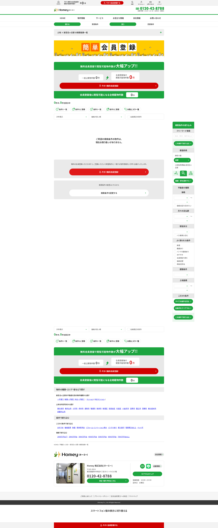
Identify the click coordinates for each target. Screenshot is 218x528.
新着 (178, 245)
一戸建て (60, 399)
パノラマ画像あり (183, 251)
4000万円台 (92, 437)
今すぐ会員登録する (113, 3)
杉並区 (118, 408)
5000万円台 (102, 437)
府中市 (81, 408)
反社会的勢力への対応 (119, 496)
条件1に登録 (80, 109)
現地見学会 (181, 264)
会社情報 (136, 18)
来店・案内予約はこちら (107, 481)
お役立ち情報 (118, 18)
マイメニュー (141, 4)
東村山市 (68, 408)
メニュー (159, 4)
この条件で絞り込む (182, 143)
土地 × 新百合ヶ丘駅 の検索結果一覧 (72, 32)
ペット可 (140, 427)
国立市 (138, 408)
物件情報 (81, 18)
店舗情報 (156, 466)
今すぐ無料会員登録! (110, 85)
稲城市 (93, 408)
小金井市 (125, 408)
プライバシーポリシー (101, 496)
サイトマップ (133, 496)
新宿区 (105, 408)
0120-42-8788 (99, 475)
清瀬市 (144, 408)
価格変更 (180, 261)
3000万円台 (83, 437)
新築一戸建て (69, 399)
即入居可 (121, 427)
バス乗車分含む (182, 235)
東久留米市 (152, 408)
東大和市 (60, 408)
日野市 (132, 408)
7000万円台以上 (124, 437)
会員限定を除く (182, 258)
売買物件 (150, 24)
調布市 (87, 408)
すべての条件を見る (182, 301)
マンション (90, 399)
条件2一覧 (97, 109)
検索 (132, 4)
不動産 (61, 445)
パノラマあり (112, 427)
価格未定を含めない (184, 206)
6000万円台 (112, 437)
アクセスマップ (148, 474)
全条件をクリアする (182, 308)
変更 (176, 160)
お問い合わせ (150, 4)
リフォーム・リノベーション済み (96, 427)
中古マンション (99, 399)
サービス (99, 18)
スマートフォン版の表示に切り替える (109, 510)
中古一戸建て (79, 399)
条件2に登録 (114, 109)
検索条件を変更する (109, 193)
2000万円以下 (62, 437)
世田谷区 (112, 408)
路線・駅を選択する (182, 181)
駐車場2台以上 (131, 427)
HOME (58, 4)
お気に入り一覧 (133, 109)
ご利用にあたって (86, 496)
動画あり (180, 248)
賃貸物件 (95, 24)
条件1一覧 (63, 109)
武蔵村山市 (61, 411)
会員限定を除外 (136, 117)
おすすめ (180, 255)
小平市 (75, 408)
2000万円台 (73, 437)
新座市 (99, 408)
